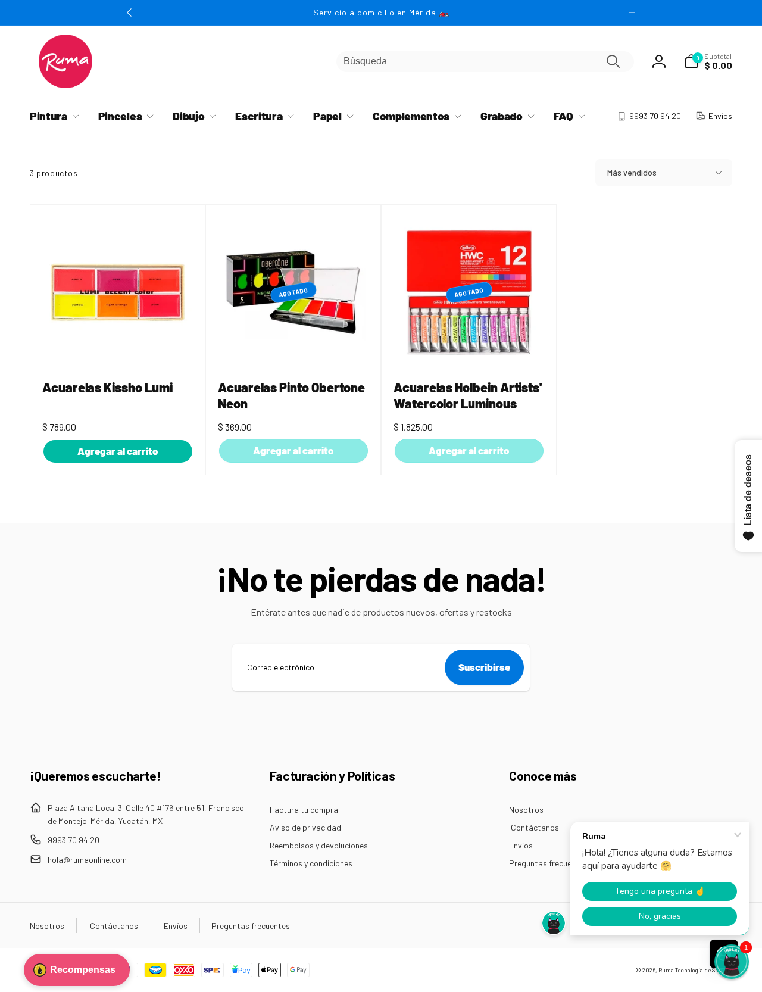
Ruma (666, 970)
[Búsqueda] (613, 61)
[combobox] (485, 61)
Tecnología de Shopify (703, 970)
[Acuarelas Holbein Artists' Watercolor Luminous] (470, 345)
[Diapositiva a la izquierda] (129, 12)
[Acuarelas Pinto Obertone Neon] (294, 345)
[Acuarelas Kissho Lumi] (118, 345)
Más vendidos (632, 172)
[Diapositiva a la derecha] (632, 12)
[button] (708, 61)
